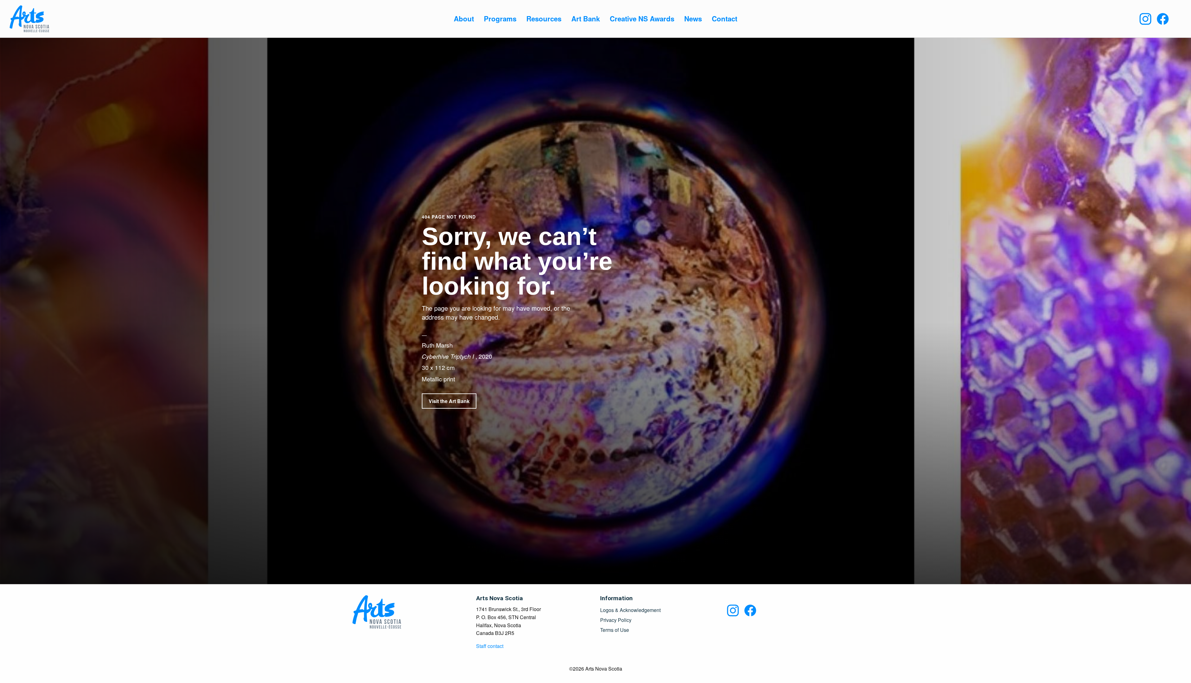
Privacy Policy (615, 620)
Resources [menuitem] (543, 19)
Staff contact (489, 646)
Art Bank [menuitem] (585, 19)
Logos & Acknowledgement (630, 610)
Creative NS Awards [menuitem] (642, 19)
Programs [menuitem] (500, 19)
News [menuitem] (693, 19)
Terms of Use (614, 630)
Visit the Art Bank (449, 401)
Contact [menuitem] (724, 19)
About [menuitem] (464, 19)
